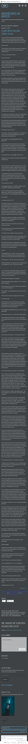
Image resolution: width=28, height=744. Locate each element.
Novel (17, 614)
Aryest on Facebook (7, 685)
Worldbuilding (16, 615)
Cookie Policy (21, 738)
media (21, 592)
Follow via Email (6, 668)
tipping (8, 592)
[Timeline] (26, 5)
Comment (22, 649)
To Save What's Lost (12, 611)
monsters (13, 614)
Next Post (13, 731)
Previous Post (5, 728)
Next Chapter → (23, 588)
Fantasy (23, 612)
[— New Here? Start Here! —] (22, 5)
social (19, 592)
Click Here (5, 679)
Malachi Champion (13, 26)
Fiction (3, 614)
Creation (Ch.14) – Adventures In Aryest (14, 630)
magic (7, 614)
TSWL (10, 615)
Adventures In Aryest (10, 14)
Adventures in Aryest (12, 612)
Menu (4, 6)
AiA (19, 612)
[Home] (19, 5)
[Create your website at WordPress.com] (14, 1)
